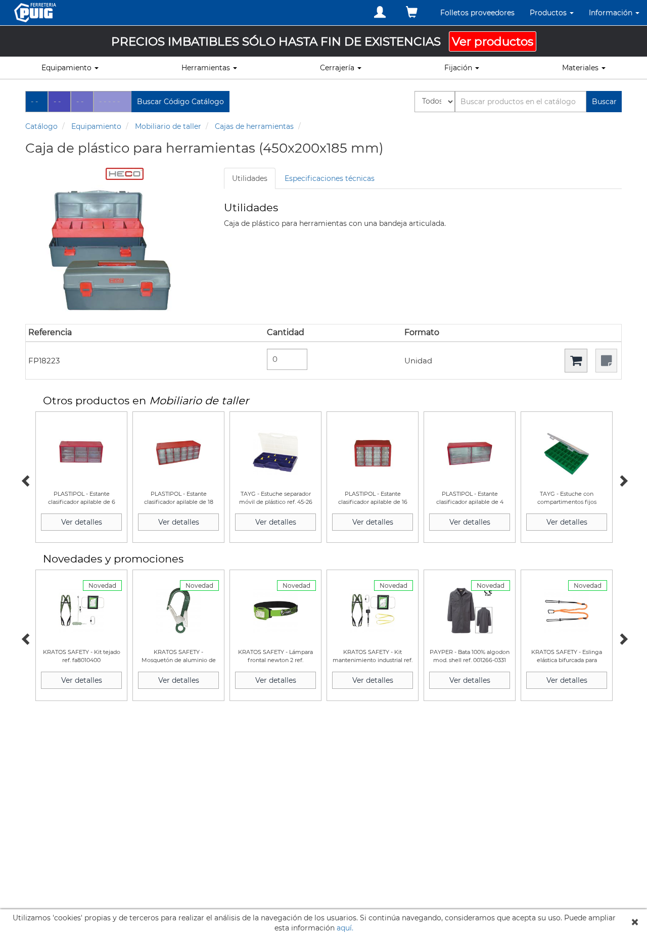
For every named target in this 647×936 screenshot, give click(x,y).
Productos (549, 12)
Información (611, 12)
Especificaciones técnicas (330, 178)
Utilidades (249, 178)
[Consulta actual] (411, 12)
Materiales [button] (581, 67)
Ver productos (492, 41)
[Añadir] (576, 360)
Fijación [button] (459, 67)
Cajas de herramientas (254, 126)
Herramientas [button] (206, 67)
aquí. (345, 927)
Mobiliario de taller (168, 126)
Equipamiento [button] (67, 67)
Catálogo (41, 126)
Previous (25, 480)
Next (622, 480)
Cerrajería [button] (338, 67)
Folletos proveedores (477, 12)
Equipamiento (96, 126)
